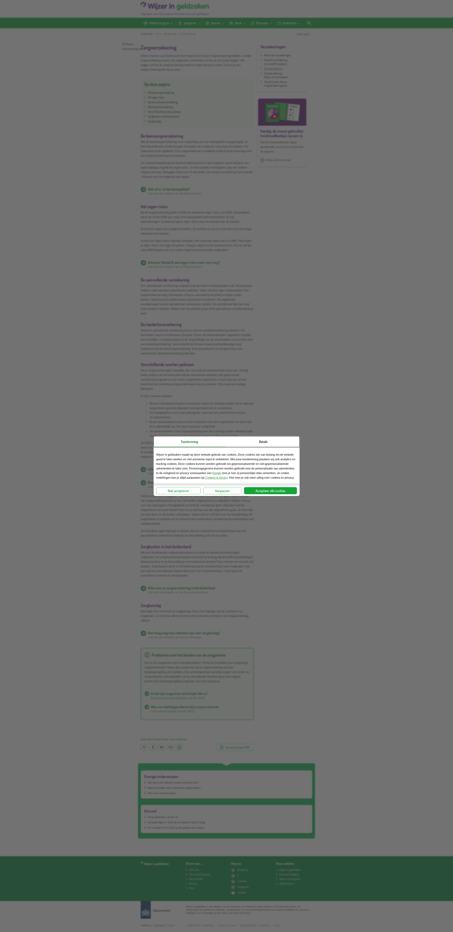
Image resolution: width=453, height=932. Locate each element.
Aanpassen (222, 490)
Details (263, 442)
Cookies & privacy (216, 477)
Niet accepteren (178, 490)
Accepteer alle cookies (270, 490)
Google (216, 473)
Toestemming (189, 442)
